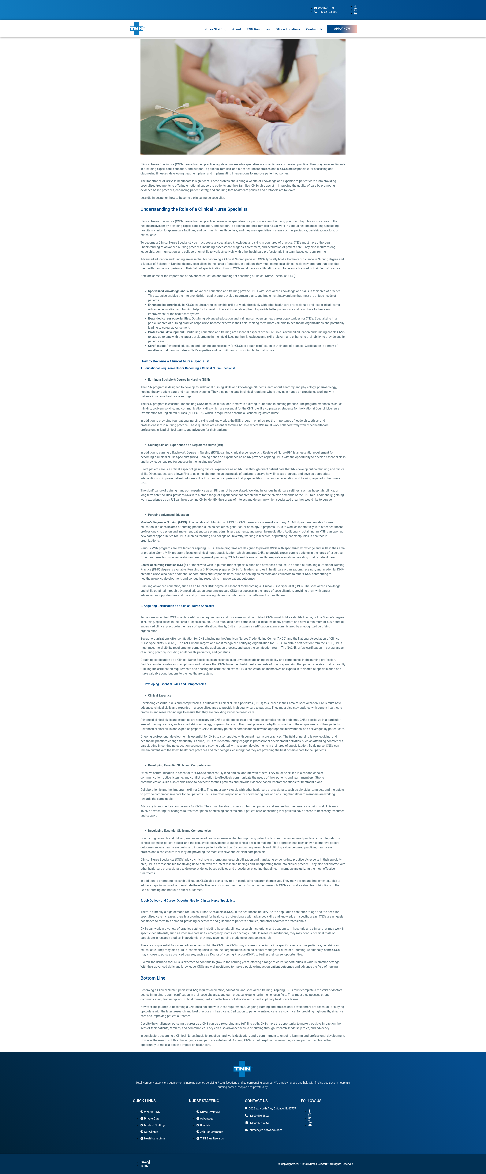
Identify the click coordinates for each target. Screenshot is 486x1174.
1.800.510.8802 (259, 1115)
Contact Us (314, 29)
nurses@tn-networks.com (266, 1130)
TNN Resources (258, 29)
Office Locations (288, 29)
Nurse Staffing (215, 29)
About (236, 29)
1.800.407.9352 (259, 1122)
